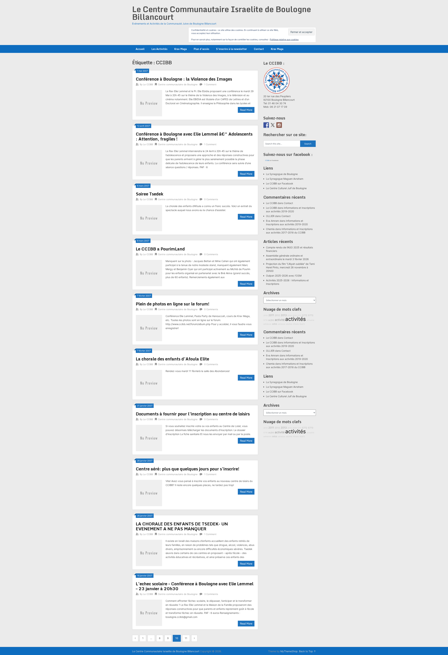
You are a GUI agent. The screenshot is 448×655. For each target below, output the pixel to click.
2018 (294, 315)
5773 (310, 315)
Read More (246, 110)
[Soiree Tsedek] (149, 217)
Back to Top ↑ (307, 651)
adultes (289, 324)
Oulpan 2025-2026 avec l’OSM (284, 275)
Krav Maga (180, 49)
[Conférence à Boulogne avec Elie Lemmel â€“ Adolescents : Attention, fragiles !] (149, 162)
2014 (289, 315)
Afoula (296, 324)
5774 (265, 320)
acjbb (271, 320)
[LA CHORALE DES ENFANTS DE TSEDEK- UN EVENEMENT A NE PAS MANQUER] (149, 552)
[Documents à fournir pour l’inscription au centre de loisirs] (149, 437)
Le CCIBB (148, 84)
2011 (271, 315)
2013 (284, 315)
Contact (259, 49)
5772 (304, 315)
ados (274, 324)
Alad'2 (302, 324)
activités (295, 319)
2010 (265, 315)
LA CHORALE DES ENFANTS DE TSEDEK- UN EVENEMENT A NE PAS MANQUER (182, 526)
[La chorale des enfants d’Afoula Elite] (149, 382)
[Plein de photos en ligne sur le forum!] (149, 327)
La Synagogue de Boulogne (282, 174)
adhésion (267, 324)
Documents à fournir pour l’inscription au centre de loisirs (193, 413)
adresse (281, 324)
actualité (310, 320)
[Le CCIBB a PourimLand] (149, 272)
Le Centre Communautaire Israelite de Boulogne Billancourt (221, 13)
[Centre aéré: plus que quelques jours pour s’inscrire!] (149, 492)
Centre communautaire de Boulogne (178, 84)
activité (280, 320)
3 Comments (211, 594)
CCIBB (267, 160)
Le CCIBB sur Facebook (279, 183)
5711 (299, 315)
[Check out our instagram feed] (279, 125)
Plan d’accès (201, 49)
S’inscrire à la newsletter (231, 49)
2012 (277, 315)
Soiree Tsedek (149, 193)
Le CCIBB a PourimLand (160, 248)
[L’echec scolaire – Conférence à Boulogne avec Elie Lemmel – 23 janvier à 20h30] (149, 612)
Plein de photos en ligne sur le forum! (172, 303)
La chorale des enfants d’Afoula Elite (172, 358)
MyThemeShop (289, 651)
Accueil (140, 49)
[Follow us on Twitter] (272, 125)
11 (186, 638)
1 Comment (210, 84)
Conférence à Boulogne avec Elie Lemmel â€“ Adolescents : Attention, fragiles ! (194, 136)
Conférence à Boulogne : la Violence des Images (184, 78)
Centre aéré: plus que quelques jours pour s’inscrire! (187, 468)
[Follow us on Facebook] (266, 125)
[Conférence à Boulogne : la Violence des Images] (149, 102)
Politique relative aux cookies (284, 39)
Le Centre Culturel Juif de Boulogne (286, 188)
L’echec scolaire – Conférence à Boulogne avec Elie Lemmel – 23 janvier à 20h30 (194, 586)
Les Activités (159, 49)
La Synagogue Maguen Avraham (284, 178)
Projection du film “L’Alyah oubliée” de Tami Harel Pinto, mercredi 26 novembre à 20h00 (290, 267)
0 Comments (211, 199)
